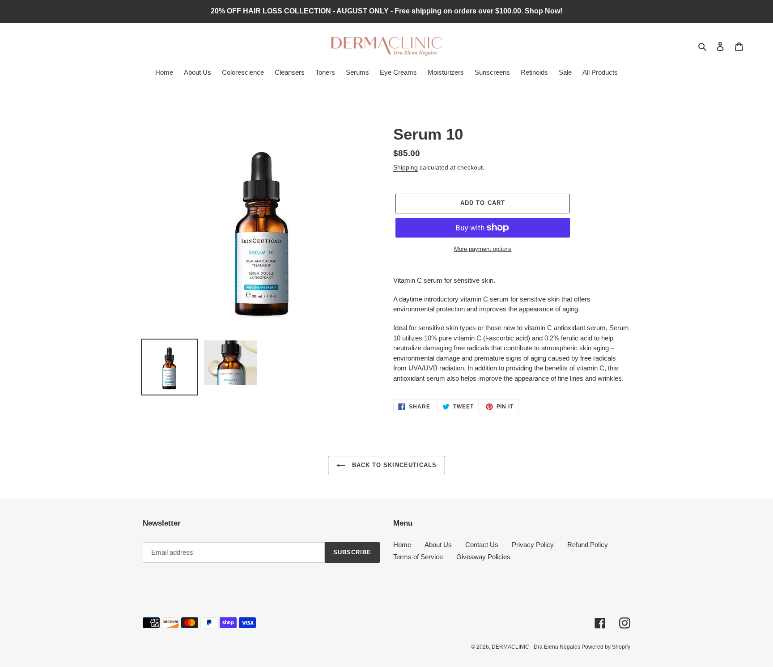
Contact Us (481, 544)
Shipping (405, 167)
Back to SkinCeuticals (393, 465)
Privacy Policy (533, 544)
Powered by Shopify (606, 647)
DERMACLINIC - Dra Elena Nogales (537, 647)
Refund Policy (587, 544)
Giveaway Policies (483, 557)
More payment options (483, 249)
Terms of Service (418, 557)
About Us (438, 544)
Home (402, 544)
